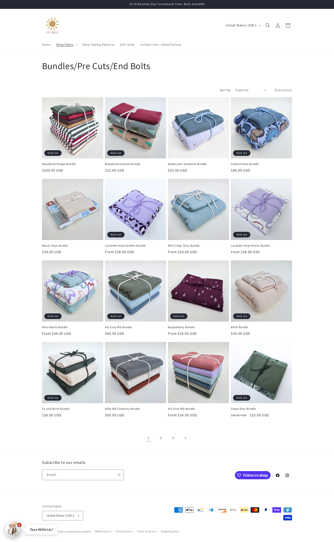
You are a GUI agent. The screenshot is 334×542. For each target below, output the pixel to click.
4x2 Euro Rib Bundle (118, 327)
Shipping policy (170, 531)
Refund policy (103, 531)
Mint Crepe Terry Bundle (184, 245)
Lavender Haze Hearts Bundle (250, 245)
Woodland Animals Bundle (122, 164)
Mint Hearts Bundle (54, 327)
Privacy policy (124, 531)
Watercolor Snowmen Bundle (187, 164)
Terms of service (146, 531)
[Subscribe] (119, 475)
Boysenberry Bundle (181, 327)
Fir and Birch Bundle (56, 409)
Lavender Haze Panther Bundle (125, 245)
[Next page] (185, 438)
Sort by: (225, 90)
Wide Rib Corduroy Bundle (122, 409)
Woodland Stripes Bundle (59, 164)
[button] (66, 44)
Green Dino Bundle (243, 409)
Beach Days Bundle (55, 245)
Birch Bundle (239, 327)
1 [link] (149, 437)
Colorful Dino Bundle (245, 164)
